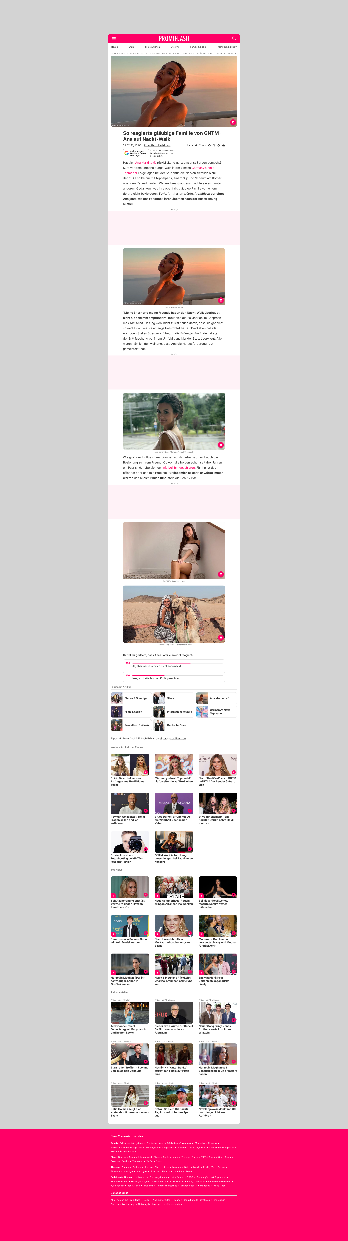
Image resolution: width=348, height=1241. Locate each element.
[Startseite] (174, 38)
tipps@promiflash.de (173, 738)
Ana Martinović (145, 162)
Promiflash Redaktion (157, 145)
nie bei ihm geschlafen (179, 467)
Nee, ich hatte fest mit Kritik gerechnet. (156, 678)
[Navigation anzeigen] (114, 38)
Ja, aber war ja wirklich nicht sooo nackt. (157, 666)
